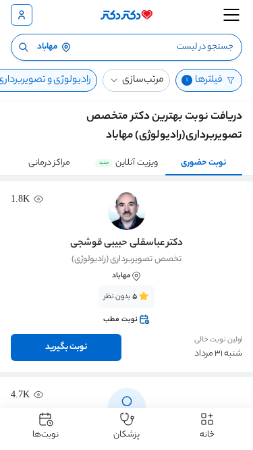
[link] (126, 308)
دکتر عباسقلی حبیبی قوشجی (126, 243)
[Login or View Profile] (21, 15)
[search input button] (23, 47)
